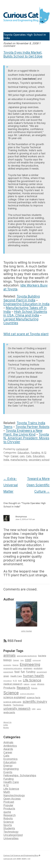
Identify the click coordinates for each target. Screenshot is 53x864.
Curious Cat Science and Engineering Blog (20, 855)
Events (7, 772)
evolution (38, 668)
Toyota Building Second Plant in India (21, 298)
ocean (33, 684)
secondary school (39, 459)
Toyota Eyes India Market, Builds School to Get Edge (22, 54)
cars (22, 456)
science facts (33, 697)
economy (7, 665)
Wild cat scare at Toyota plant (25, 334)
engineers (27, 668)
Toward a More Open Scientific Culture (38, 485)
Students (7, 705)
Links (5, 725)
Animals (8, 742)
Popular (8, 805)
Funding (35, 452)
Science (11, 692)
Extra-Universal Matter (10, 485)
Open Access (12, 798)
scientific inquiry (35, 701)
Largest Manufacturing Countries (20, 321)
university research (17, 708)
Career (14, 456)
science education (27, 694)
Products (9, 687)
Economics (10, 759)
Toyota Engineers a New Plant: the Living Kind (22, 432)
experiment (8, 672)
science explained (14, 697)
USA (33, 709)
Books (6, 727)
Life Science (32, 680)
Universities (11, 838)
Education (23, 452)
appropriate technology (27, 656)
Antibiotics (10, 745)
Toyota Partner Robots (32, 427)
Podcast (8, 802)
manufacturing (18, 459)
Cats (28, 456)
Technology (18, 705)
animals (9, 655)
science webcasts (12, 701)
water (39, 709)
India (6, 459)
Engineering (30, 664)
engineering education (12, 669)
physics (40, 684)
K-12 (43, 452)
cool (28, 660)
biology (7, 659)
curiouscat (22, 449)
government (42, 672)
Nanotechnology (14, 795)
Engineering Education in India (26, 304)
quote (7, 812)
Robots (34, 688)
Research (23, 687)
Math (6, 792)
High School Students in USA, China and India (25, 313)
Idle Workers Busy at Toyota (25, 287)
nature (26, 684)
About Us (7, 722)
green (6, 676)
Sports (7, 825)
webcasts (9, 712)
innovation (7, 681)
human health (33, 676)
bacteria (42, 655)
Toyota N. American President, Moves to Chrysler (26, 438)
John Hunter (26, 631)
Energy (16, 665)
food (17, 671)
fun (23, 671)
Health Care (16, 676)
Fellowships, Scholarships (19, 775)
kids (20, 681)
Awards (8, 749)
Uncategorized (13, 835)
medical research (12, 684)
